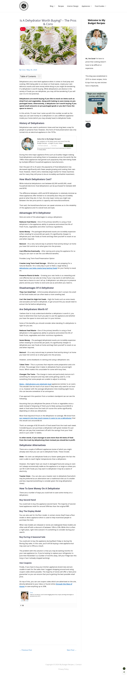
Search (88, 121)
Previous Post (26, 650)
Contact (79, 664)
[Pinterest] (23, 605)
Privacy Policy (63, 669)
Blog (51, 6)
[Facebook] (21, 605)
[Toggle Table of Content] (38, 76)
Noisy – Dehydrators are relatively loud (35, 384)
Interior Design (72, 6)
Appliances (86, 6)
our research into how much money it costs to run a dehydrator (45, 418)
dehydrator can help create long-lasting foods (38, 268)
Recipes (61, 6)
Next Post (71, 650)
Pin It (23, 29)
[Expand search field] (88, 125)
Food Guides (99, 6)
